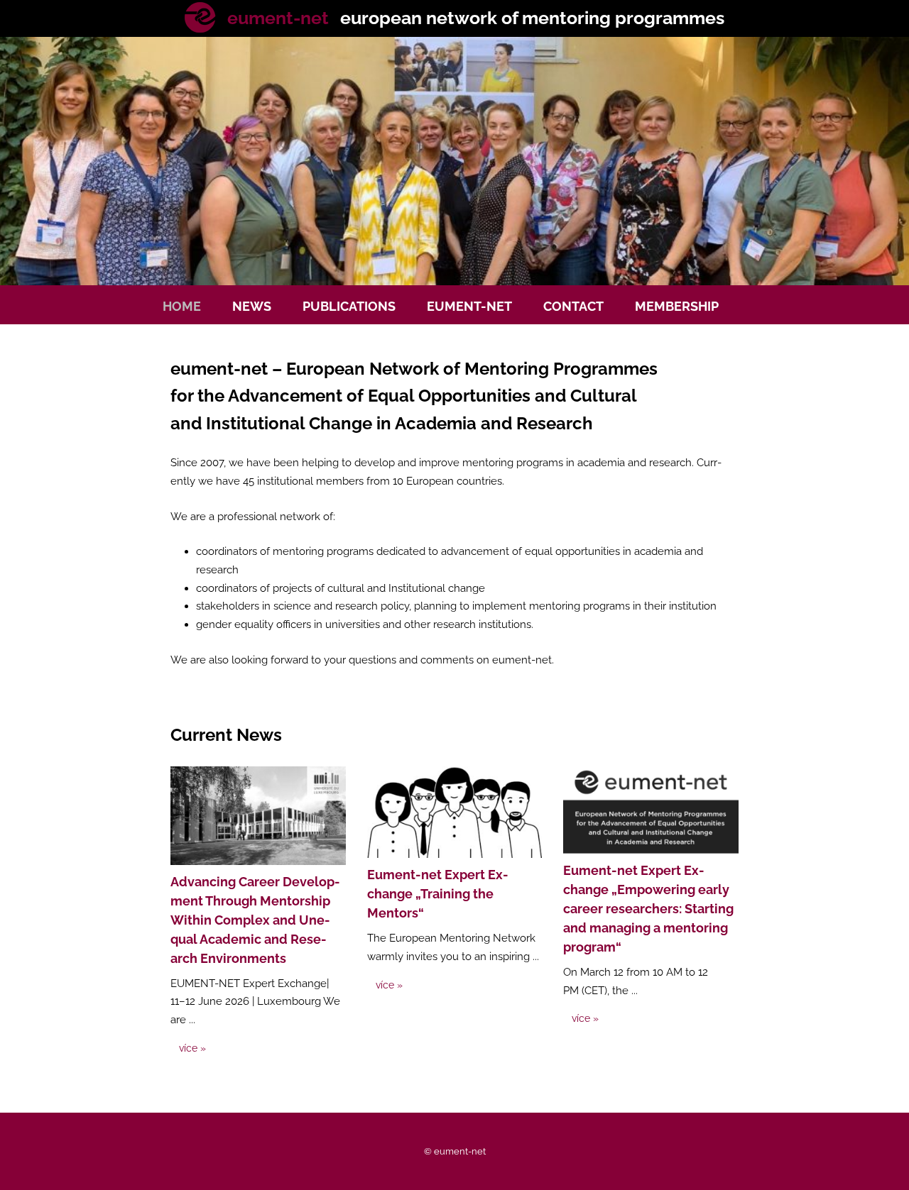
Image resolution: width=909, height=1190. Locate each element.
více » (192, 1048)
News (251, 306)
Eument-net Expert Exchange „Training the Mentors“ (437, 893)
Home (182, 306)
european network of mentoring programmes (475, 17)
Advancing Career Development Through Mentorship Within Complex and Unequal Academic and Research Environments (255, 920)
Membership (677, 306)
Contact (573, 306)
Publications (349, 306)
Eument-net (469, 306)
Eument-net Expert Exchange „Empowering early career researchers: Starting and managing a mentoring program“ (648, 908)
